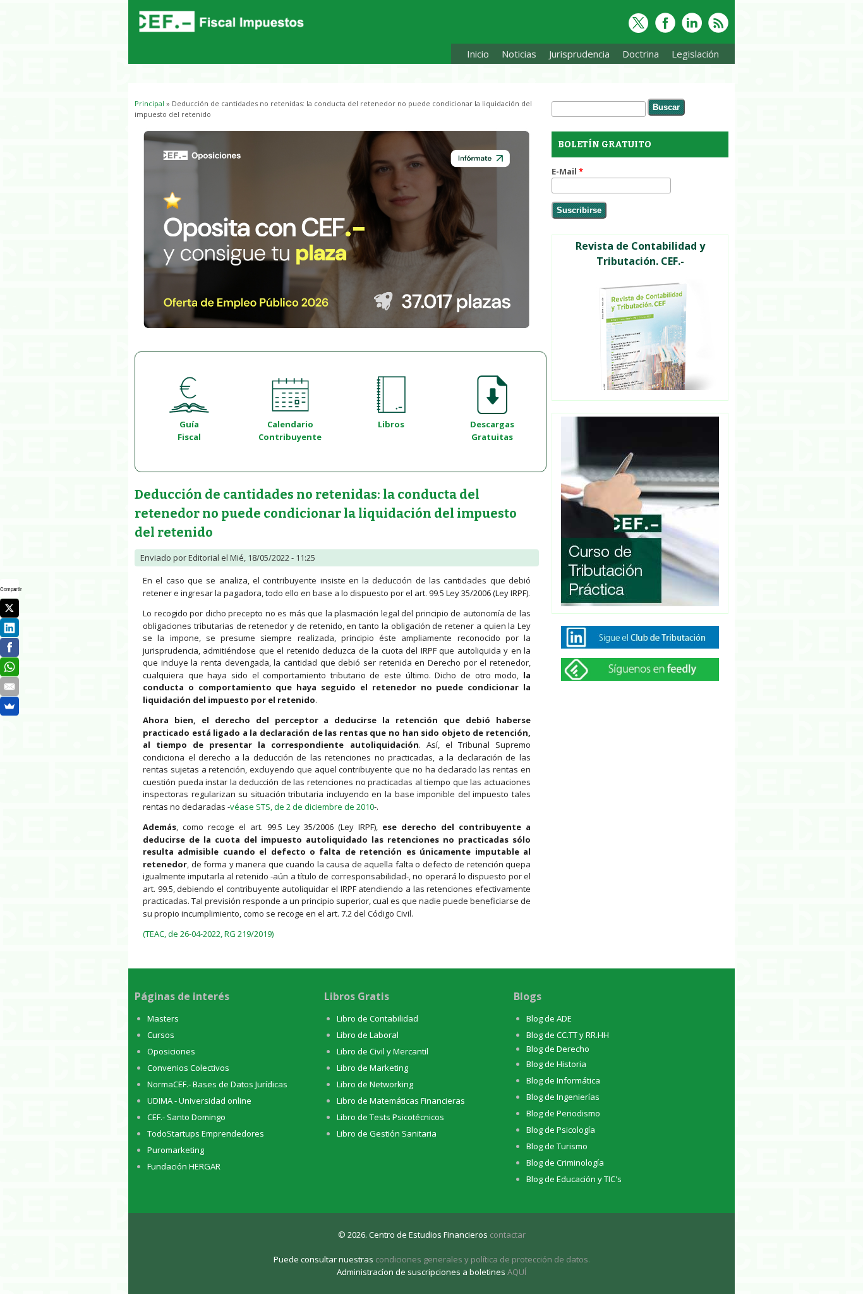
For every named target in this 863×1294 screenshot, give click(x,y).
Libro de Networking (375, 1084)
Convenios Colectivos (188, 1067)
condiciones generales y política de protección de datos (481, 1259)
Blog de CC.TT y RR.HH (567, 1035)
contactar (508, 1234)
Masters (163, 1018)
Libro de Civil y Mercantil (382, 1051)
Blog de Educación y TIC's (574, 1179)
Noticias (519, 53)
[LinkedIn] (9, 627)
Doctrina (637, 55)
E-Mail (567, 171)
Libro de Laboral (368, 1035)
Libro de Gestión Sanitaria (387, 1133)
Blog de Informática (563, 1080)
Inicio (478, 53)
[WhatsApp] (9, 666)
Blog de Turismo (557, 1146)
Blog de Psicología (560, 1129)
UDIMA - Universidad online (199, 1100)
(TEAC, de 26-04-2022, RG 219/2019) (208, 933)
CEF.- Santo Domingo (186, 1117)
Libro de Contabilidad (377, 1018)
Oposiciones (171, 1051)
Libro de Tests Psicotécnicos (390, 1117)
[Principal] (220, 33)
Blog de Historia (556, 1064)
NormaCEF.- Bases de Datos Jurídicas (217, 1084)
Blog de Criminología (565, 1162)
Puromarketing (175, 1150)
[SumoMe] (9, 706)
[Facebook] (9, 647)
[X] (9, 608)
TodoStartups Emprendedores (205, 1133)
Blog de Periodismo (563, 1113)
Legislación (692, 55)
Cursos (160, 1035)
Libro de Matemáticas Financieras (401, 1100)
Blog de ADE (549, 1018)
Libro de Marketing (372, 1067)
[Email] (9, 686)
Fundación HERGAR (183, 1166)
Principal (149, 103)
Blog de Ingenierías (563, 1096)
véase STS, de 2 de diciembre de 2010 (302, 806)
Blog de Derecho (557, 1048)
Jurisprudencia (576, 55)
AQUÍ (516, 1272)
